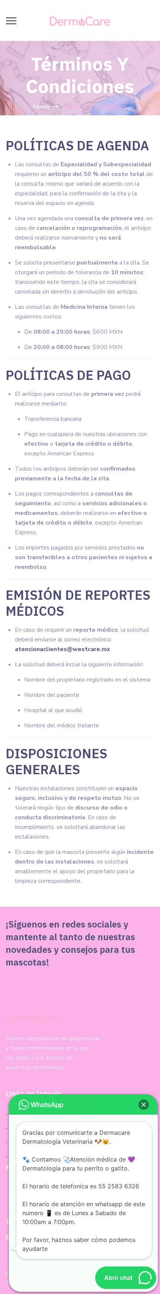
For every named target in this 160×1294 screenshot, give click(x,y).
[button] (143, 1104)
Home (41, 107)
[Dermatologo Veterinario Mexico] (80, 20)
